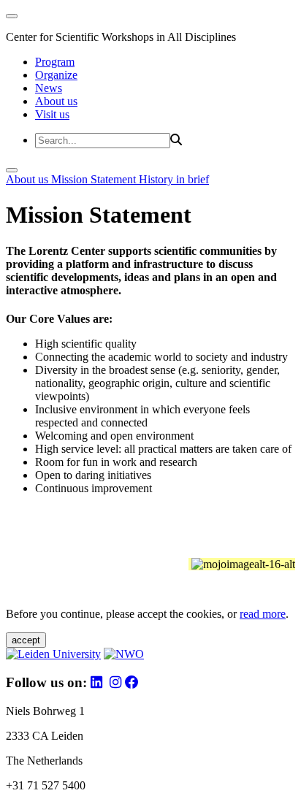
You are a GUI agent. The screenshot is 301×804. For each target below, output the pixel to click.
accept (26, 640)
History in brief (174, 179)
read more (263, 614)
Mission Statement (95, 179)
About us (56, 101)
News (48, 88)
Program (55, 61)
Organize (56, 75)
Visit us (52, 114)
